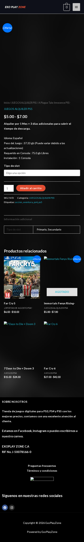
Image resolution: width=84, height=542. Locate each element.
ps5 (40, 202)
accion (18, 202)
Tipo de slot (12, 165)
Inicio (7, 102)
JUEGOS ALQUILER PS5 (24, 102)
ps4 (36, 202)
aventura (28, 202)
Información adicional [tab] (18, 219)
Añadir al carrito (31, 188)
